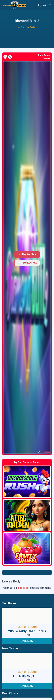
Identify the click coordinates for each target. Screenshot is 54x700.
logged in (22, 587)
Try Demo (27, 481)
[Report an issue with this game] (5, 57)
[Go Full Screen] (10, 57)
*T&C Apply (27, 635)
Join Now (27, 641)
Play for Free (29, 262)
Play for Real (29, 254)
